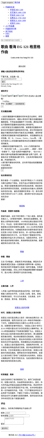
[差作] (9, 96)
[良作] (20, 96)
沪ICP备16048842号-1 (27, 435)
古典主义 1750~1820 (18, 18)
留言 (3, 424)
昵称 (3, 413)
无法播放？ (9, 104)
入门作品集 (9, 26)
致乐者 (17, 2)
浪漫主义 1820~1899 (18, 21)
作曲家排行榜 (10, 29)
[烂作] (3, 96)
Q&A (7, 33)
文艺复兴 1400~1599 (18, 12)
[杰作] (25, 96)
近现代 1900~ (15, 23)
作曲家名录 (9, 7)
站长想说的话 (19, 104)
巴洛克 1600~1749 (17, 15)
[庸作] (14, 96)
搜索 (7, 36)
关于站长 (9, 31)
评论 (3, 104)
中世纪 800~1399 (16, 10)
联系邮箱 (4, 416)
